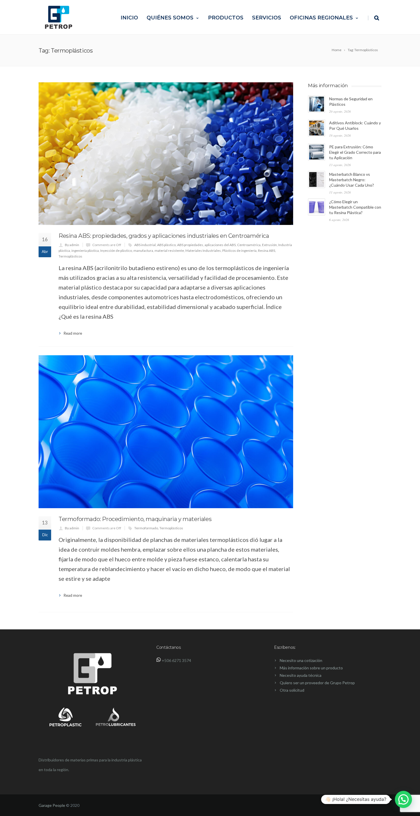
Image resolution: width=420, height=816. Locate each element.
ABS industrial (145, 245)
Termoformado (146, 528)
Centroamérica (249, 245)
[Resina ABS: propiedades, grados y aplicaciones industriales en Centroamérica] (166, 153)
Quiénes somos (170, 18)
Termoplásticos (70, 256)
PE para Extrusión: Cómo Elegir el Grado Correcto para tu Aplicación (355, 152)
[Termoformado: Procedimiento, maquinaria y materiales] (166, 431)
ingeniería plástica (85, 250)
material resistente (169, 250)
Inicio (129, 18)
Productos (225, 18)
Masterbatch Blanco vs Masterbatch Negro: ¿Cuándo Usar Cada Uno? (351, 179)
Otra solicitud (292, 690)
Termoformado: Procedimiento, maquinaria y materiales (135, 519)
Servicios (266, 18)
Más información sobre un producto (311, 667)
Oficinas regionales (321, 18)
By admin (72, 245)
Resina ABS (266, 250)
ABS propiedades (190, 245)
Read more (73, 333)
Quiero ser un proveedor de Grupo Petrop (317, 682)
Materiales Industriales (203, 250)
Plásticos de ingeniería (239, 250)
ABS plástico (166, 245)
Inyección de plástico (116, 250)
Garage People (52, 805)
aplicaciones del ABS (220, 245)
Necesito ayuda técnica (300, 675)
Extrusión (269, 245)
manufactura (143, 250)
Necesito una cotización (301, 660)
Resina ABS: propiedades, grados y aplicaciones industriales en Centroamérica (164, 235)
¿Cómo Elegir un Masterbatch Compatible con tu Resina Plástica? (355, 207)
